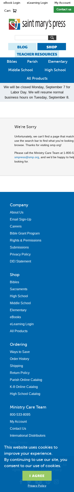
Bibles (12, 61)
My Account (62, 3)
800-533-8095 (20, 414)
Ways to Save (20, 352)
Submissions (19, 247)
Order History (19, 359)
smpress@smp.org (26, 157)
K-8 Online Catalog (24, 387)
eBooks (15, 317)
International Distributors (27, 435)
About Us (16, 212)
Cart (7, 11)
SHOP (51, 47)
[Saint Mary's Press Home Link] (37, 33)
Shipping (16, 366)
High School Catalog (25, 394)
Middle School (20, 70)
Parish (32, 61)
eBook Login (11, 3)
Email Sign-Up (20, 219)
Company (19, 204)
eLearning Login (37, 3)
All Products (37, 78)
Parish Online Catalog (26, 380)
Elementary (57, 61)
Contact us (64, 9)
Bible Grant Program (25, 233)
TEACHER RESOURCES (37, 54)
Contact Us (18, 428)
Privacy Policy (20, 254)
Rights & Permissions (25, 240)
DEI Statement (20, 261)
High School (55, 70)
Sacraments (18, 289)
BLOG (22, 47)
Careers (16, 226)
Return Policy (20, 373)
